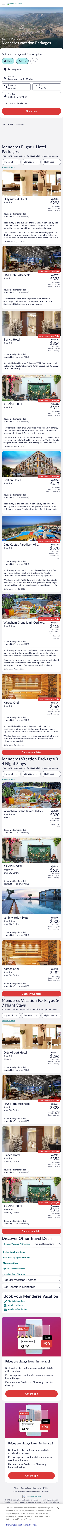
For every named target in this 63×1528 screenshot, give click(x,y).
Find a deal (31, 111)
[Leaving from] (31, 69)
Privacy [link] (16, 1488)
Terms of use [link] (26, 1488)
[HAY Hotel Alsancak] (31, 290)
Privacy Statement (14, 1525)
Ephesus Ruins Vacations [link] (14, 1269)
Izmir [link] (11, 124)
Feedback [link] (46, 1491)
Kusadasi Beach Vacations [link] (14, 1274)
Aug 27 (42, 88)
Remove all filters (8, 167)
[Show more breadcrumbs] (4, 124)
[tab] (17, 1244)
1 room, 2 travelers (18, 97)
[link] (31, 1301)
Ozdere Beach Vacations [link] (14, 1252)
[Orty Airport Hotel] (31, 220)
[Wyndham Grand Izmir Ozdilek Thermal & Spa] (31, 645)
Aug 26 (12, 88)
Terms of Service (30, 1525)
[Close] (58, 1508)
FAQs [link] (45, 1488)
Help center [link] (37, 1488)
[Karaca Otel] (31, 723)
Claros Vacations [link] (10, 1263)
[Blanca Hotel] (31, 354)
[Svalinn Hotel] (31, 495)
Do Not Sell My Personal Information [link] (26, 1491)
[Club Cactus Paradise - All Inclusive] (31, 566)
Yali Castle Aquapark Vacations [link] (16, 1258)
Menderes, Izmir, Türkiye (20, 79)
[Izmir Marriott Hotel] (31, 926)
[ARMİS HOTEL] (31, 425)
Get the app (31, 1394)
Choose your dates (31, 752)
